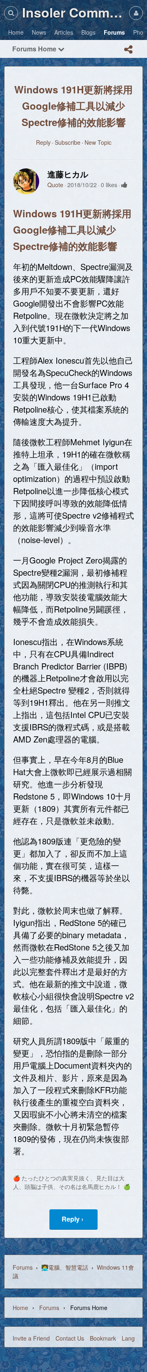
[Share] (128, 49)
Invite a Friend (31, 1338)
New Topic (98, 142)
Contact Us (70, 1338)
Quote (55, 185)
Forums (23, 1267)
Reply (43, 142)
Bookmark (103, 1338)
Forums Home (35, 48)
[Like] (124, 185)
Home (20, 1308)
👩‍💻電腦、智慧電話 (64, 1267)
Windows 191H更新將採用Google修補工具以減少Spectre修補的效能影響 (73, 105)
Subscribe (67, 142)
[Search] (11, 13)
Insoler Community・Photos (73, 12)
